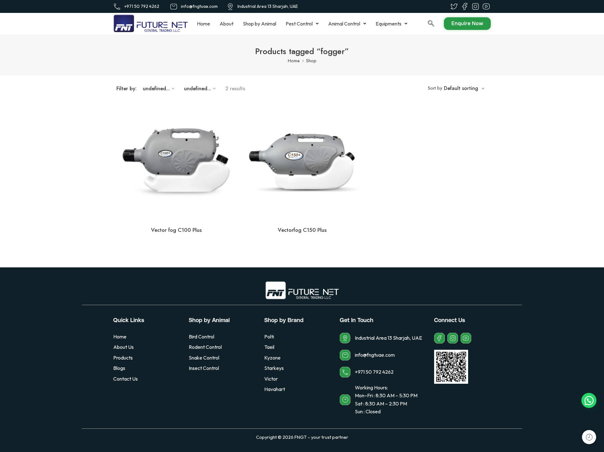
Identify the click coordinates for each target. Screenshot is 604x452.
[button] (302, 23)
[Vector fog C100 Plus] (176, 161)
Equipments (388, 23)
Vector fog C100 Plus (176, 230)
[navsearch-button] (424, 23)
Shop (311, 60)
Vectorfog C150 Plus (302, 230)
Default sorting (461, 88)
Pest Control (299, 23)
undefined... (156, 88)
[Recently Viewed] (589, 437)
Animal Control (344, 23)
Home (203, 23)
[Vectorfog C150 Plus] (302, 161)
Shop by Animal (259, 23)
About (226, 23)
